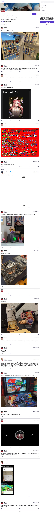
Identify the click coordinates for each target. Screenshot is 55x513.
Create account (47, 22)
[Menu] (38, 14)
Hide (29, 89)
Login (47, 24)
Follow (34, 14)
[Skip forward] (32, 435)
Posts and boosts (4, 24)
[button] (20, 435)
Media (5, 21)
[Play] (19, 435)
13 (6, 17)
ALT (24, 205)
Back (3, 1)
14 (1, 17)
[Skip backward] (7, 435)
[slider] (20, 425)
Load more (19, 511)
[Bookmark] (29, 62)
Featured (9, 21)
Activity (2, 21)
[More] (38, 62)
